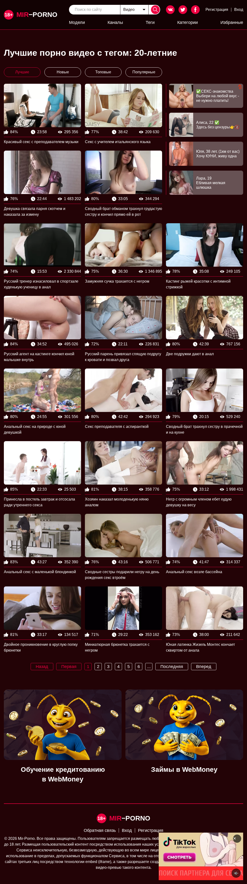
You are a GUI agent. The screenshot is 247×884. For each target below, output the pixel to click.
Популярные (143, 72)
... (149, 666)
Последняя (171, 666)
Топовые (103, 72)
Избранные (231, 22)
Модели (77, 22)
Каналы (115, 22)
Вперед (203, 666)
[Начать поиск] (155, 9)
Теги (150, 22)
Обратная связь (100, 830)
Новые (63, 72)
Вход (238, 9)
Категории (187, 22)
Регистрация (217, 9)
